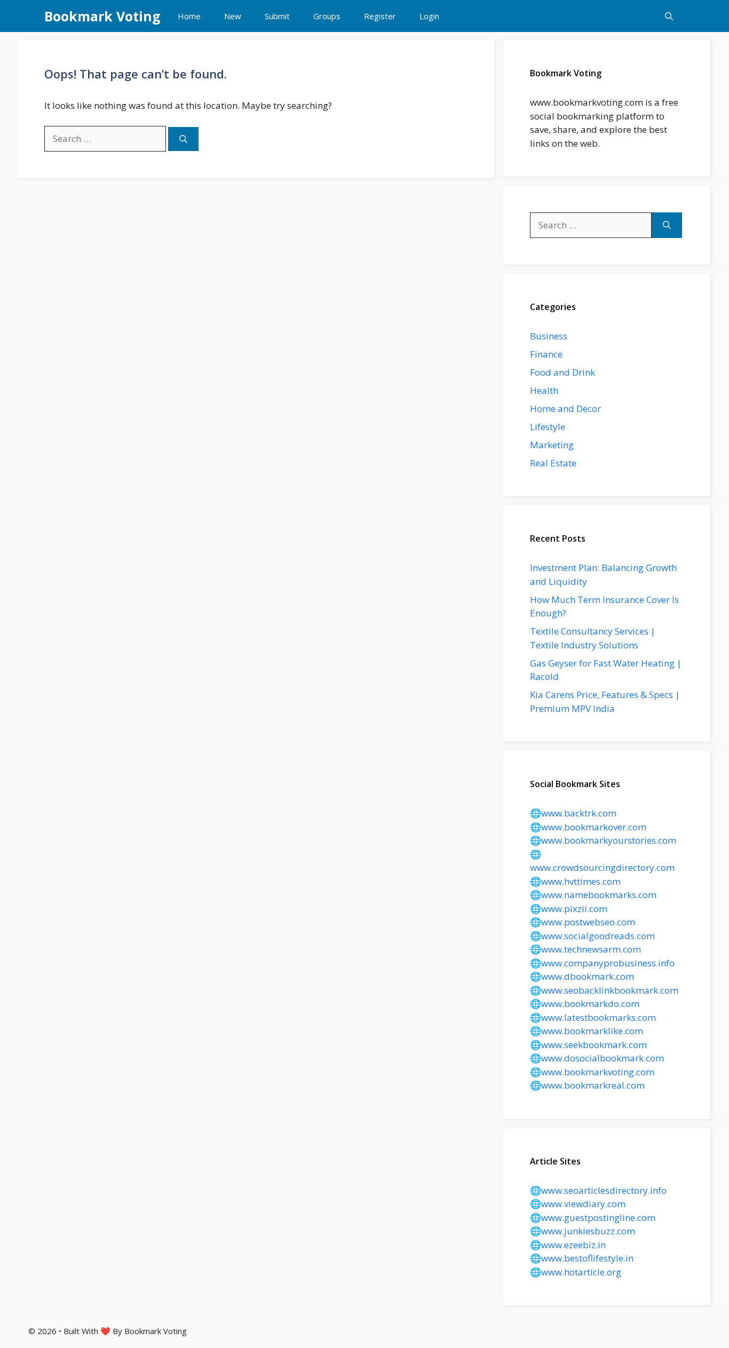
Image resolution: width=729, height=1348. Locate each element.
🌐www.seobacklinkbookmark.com (604, 990)
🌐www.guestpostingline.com (592, 1217)
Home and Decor (565, 408)
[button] (669, 16)
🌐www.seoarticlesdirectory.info (598, 1190)
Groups (326, 16)
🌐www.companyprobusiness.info (602, 963)
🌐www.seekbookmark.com (588, 1044)
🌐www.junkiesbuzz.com (582, 1231)
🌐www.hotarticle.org (575, 1272)
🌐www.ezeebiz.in (568, 1245)
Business (548, 336)
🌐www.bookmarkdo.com (584, 1003)
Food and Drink (562, 372)
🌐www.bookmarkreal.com (587, 1085)
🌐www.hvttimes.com (575, 881)
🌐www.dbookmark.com (582, 976)
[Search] (183, 139)
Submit (277, 16)
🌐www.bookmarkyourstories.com (603, 840)
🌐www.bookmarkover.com (588, 827)
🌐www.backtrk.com (573, 813)
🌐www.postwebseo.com (582, 922)
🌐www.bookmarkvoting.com (592, 1072)
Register (380, 16)
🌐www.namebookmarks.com (593, 895)
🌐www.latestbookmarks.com (593, 1017)
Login (429, 16)
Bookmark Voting (102, 16)
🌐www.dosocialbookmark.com (597, 1058)
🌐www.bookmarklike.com (586, 1031)
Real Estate (553, 463)
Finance (546, 354)
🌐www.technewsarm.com (585, 949)
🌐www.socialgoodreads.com (592, 936)
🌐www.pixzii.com (568, 908)
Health (544, 390)
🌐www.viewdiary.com (577, 1204)
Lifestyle (547, 427)
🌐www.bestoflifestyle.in (581, 1258)
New (232, 16)
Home (189, 16)
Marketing (552, 445)
